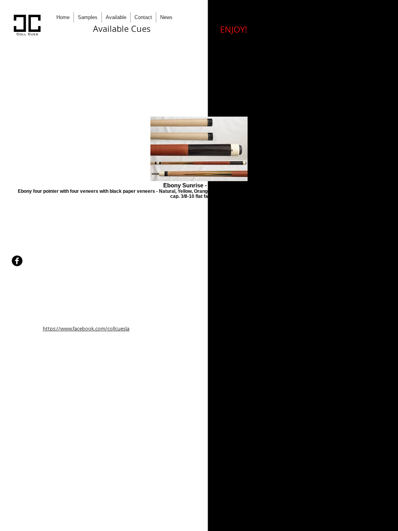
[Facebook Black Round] (17, 260)
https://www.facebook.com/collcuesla (86, 328)
